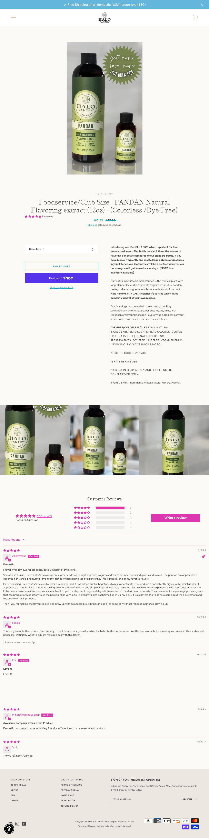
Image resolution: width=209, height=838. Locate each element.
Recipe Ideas (18, 785)
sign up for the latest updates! (135, 779)
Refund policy (70, 806)
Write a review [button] (176, 518)
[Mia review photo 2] (35, 689)
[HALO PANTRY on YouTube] (24, 823)
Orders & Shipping (72, 780)
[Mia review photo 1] (13, 689)
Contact (16, 800)
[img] (11, 550)
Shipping (92, 224)
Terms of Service (71, 785)
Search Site (68, 800)
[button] (33, 216)
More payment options (61, 287)
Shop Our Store (21, 780)
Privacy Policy (70, 790)
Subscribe (187, 799)
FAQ (13, 795)
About (15, 790)
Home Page (67, 795)
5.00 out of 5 (44, 516)
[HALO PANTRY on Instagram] (17, 823)
